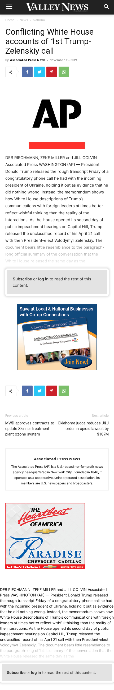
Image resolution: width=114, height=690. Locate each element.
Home (10, 20)
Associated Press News (27, 60)
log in (43, 278)
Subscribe (22, 278)
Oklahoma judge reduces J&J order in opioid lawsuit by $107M (83, 429)
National (39, 20)
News (24, 20)
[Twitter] (39, 72)
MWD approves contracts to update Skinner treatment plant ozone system (29, 429)
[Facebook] (27, 72)
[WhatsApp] (64, 72)
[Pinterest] (51, 72)
